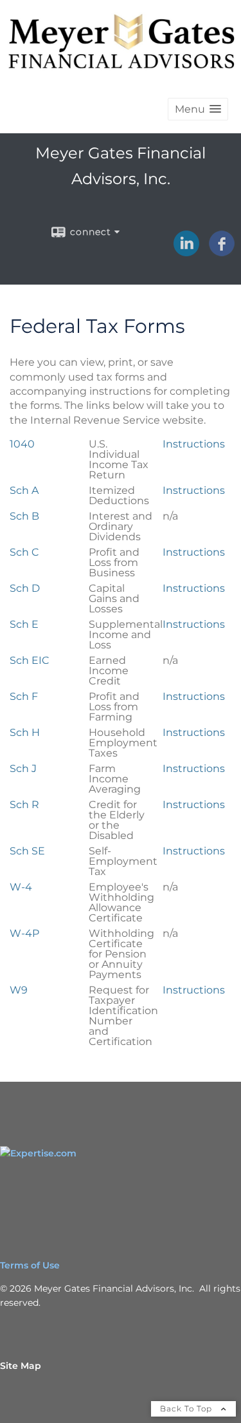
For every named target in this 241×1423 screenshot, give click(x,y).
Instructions (194, 444)
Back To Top (187, 1408)
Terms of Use (30, 1265)
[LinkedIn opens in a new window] (186, 251)
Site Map (20, 1365)
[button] (198, 109)
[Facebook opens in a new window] (222, 251)
